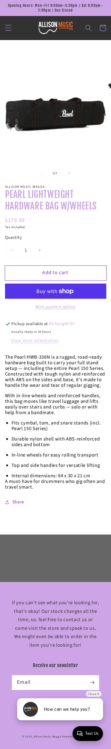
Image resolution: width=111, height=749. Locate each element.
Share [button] (18, 502)
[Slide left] (41, 173)
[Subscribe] (92, 682)
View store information (35, 340)
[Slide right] (69, 173)
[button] (8, 28)
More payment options (56, 306)
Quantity (13, 238)
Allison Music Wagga (47, 737)
